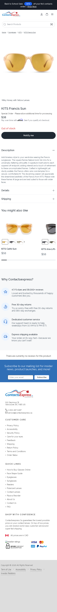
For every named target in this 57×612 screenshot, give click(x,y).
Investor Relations (8, 573)
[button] (28, 150)
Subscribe (42, 377)
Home (4, 32)
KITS (20, 32)
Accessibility (21, 569)
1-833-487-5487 (14, 410)
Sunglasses (12, 32)
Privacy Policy (36, 569)
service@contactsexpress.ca (20, 413)
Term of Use (6, 569)
